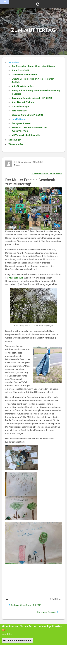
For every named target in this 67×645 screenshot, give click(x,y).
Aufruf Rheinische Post (23, 86)
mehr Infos (7, 634)
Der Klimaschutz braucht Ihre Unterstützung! (33, 66)
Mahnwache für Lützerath (24, 74)
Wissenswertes (15, 144)
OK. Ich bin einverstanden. (17, 640)
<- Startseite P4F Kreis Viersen (46, 173)
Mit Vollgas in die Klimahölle (26, 135)
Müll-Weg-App (16, 277)
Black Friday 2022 (20, 70)
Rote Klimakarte (20, 110)
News (16, 165)
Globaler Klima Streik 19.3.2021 (27, 115)
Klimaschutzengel (20, 106)
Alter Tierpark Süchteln (23, 102)
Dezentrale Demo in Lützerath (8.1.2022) (32, 98)
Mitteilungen (14, 139)
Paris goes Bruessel (21, 123)
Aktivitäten (13, 62)
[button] (37, 4)
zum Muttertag (19, 119)
